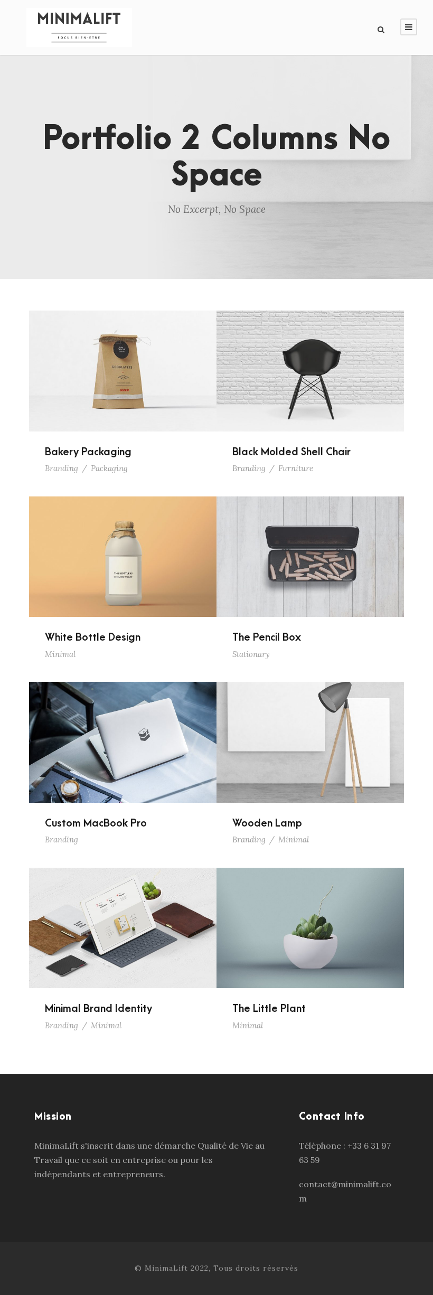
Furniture (295, 468)
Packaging (109, 468)
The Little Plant (310, 913)
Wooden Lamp (310, 728)
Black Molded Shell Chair (310, 356)
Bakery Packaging (123, 356)
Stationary (251, 654)
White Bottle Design (123, 542)
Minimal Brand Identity (122, 913)
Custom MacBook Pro (123, 728)
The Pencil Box (310, 542)
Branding (61, 468)
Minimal (60, 654)
